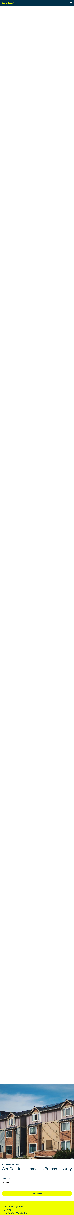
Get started (37, 1193)
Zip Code (5, 1182)
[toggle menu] (71, 3)
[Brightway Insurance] (8, 3)
